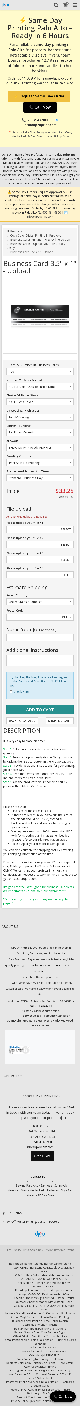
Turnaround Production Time (27, 471)
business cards (64, 965)
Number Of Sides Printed (24, 380)
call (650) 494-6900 (41, 1006)
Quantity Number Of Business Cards (32, 365)
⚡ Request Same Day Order (39, 96)
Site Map (48, 1393)
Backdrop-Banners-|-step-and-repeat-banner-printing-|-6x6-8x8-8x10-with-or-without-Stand (44, 1292)
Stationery (32, 1393)
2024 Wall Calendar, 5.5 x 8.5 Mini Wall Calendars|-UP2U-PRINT (44, 1353)
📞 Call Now (40, 107)
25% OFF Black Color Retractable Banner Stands (44, 1275)
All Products (14, 231)
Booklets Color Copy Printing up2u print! (30, 1363)
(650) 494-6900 (42, 1142)
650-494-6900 (51, 212)
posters (41, 971)
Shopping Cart (59, 721)
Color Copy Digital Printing (40, 1366)
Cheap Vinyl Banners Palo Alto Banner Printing (40, 1317)
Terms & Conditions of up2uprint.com (40, 1397)
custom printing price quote (55, 874)
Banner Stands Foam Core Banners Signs (40, 1332)
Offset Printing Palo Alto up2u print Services (40, 1336)
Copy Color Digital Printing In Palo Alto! (40, 1359)
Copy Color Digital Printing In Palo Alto (35, 235)
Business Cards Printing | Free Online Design (40, 239)
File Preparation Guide (52, 840)
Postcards (68, 1382)
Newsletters (66, 1363)
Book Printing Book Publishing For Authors (40, 1328)
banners (40, 965)
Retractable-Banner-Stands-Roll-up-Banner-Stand (40, 1263)
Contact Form (40, 1177)
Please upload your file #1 (24, 523)
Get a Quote (42, 1156)
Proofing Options (18, 456)
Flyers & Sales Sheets (40, 1378)
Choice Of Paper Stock (22, 395)
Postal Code (14, 610)
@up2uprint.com (43, 1147)
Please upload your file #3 (24, 553)
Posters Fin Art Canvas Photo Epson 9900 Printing (40, 1389)
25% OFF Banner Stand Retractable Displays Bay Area (44, 1269)
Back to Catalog (22, 721)
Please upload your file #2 (24, 538)
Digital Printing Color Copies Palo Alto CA (28, 1340)
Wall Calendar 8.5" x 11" (44, 1347)
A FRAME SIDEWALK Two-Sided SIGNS (44, 1279)
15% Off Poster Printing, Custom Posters (32, 1222)
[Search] (56, 5)
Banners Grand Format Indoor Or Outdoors (31, 1313)
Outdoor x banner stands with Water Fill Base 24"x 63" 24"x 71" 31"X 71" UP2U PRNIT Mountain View (44, 1305)
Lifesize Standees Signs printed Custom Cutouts (44, 1298)
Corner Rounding (18, 426)
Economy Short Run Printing (40, 1324)
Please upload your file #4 (24, 568)
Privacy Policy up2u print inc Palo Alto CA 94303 (40, 1401)
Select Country (16, 595)
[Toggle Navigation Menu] (75, 5)
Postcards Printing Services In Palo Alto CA (32, 1382)
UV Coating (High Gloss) (23, 410)
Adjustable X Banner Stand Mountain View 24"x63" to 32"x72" (44, 1284)
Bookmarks (68, 1313)
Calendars (40, 1344)
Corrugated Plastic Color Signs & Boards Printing (40, 1370)
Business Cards (66, 1340)
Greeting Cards (40, 1386)
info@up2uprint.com (40, 216)
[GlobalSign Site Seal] (19, 1049)
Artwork (12, 441)
